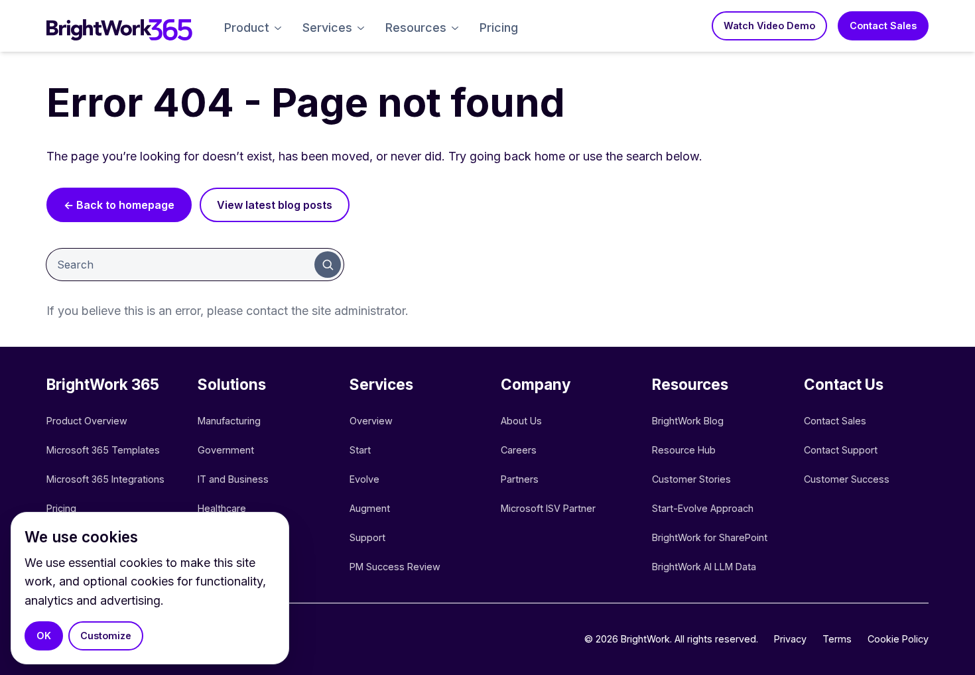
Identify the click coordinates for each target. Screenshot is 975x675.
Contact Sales (883, 25)
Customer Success (846, 479)
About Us (521, 420)
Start (360, 450)
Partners (520, 479)
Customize (105, 635)
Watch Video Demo (769, 25)
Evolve (364, 479)
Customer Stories (691, 479)
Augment (370, 508)
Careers (519, 450)
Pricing (499, 27)
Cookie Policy (898, 638)
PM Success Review (395, 566)
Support (367, 537)
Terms (837, 638)
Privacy (790, 638)
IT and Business (233, 479)
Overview (371, 420)
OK (43, 635)
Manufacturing (229, 420)
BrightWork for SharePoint (709, 537)
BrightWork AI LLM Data (704, 566)
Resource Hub (684, 450)
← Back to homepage (119, 205)
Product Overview (86, 420)
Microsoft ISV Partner (548, 508)
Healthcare (222, 508)
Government (226, 450)
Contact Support (841, 450)
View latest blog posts (274, 205)
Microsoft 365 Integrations (105, 479)
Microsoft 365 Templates (104, 450)
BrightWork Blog (688, 420)
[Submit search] (327, 264)
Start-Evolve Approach (704, 508)
